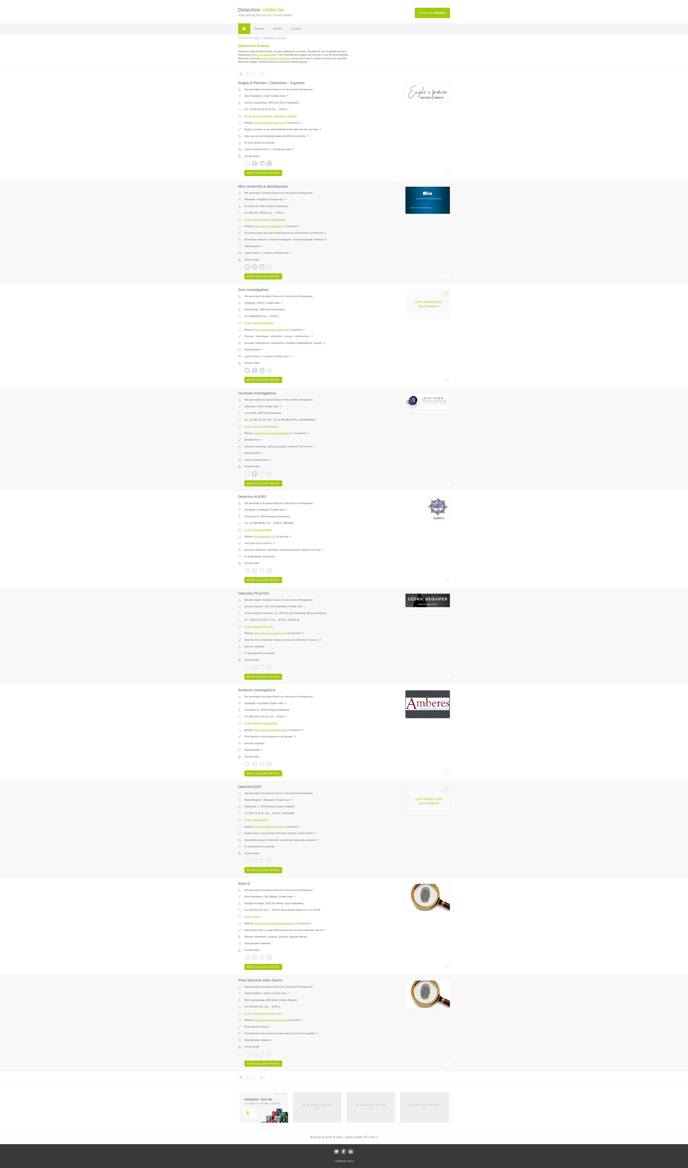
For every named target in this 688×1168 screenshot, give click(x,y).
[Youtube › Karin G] (269, 957)
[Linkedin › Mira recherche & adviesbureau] (262, 267)
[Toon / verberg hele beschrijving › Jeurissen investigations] (299, 440)
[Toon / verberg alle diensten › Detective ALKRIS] (299, 550)
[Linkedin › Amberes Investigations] (262, 764)
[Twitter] (336, 1151)
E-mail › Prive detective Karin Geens (263, 1013)
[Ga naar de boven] (447, 173)
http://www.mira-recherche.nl (269, 226)
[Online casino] (266, 1108)
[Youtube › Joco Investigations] (269, 370)
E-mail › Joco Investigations (258, 323)
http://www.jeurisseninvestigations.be (273, 433)
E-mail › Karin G (252, 916)
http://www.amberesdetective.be (270, 730)
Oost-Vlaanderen (253, 96)
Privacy (350, 1161)
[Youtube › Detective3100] (269, 860)
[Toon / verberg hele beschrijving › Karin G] (299, 930)
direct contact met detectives (276, 58)
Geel (260, 406)
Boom (261, 303)
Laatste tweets (253, 252)
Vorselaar (263, 703)
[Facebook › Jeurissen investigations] (254, 474)
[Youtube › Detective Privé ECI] (269, 667)
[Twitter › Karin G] (247, 957)
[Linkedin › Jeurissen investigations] (262, 474)
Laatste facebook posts (258, 149)
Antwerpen (249, 199)
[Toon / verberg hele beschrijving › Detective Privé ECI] (299, 640)
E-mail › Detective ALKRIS (258, 530)
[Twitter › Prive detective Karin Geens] (247, 1054)
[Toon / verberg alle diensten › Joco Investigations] (299, 343)
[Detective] (244, 28)
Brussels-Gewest (253, 606)
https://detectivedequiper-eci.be (270, 633)
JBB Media (341, 1161)
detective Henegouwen (264, 54)
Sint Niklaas (270, 896)
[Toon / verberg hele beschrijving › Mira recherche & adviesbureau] (299, 233)
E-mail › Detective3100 (256, 820)
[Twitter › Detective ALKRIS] (247, 570)
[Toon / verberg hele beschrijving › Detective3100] (299, 833)
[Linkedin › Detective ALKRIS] (262, 570)
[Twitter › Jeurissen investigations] (247, 474)
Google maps (279, 96)
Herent (267, 993)
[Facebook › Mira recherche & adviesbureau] (254, 267)
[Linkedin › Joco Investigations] (262, 370)
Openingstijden (253, 246)
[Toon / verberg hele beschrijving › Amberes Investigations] (299, 736)
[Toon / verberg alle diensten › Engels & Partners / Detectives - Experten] (299, 136)
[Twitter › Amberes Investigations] (247, 764)
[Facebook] (344, 1151)
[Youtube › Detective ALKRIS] (269, 570)
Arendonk (263, 199)
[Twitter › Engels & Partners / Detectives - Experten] (247, 163)
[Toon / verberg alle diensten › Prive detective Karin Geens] (299, 1033)
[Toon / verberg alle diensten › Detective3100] (299, 840)
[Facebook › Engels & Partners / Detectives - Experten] (254, 163)
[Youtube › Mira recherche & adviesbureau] (269, 267)
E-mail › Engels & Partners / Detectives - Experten (270, 116)
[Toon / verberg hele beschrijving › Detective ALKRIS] (299, 543)
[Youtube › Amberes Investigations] (269, 764)
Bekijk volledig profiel (263, 172)
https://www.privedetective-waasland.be (274, 923)
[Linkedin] (351, 1151)
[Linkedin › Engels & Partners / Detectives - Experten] (262, 163)
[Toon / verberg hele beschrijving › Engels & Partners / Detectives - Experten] (299, 129)
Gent (266, 96)
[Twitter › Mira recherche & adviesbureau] (247, 267)
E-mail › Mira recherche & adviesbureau (264, 219)
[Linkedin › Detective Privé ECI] (262, 667)
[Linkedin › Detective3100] (262, 860)
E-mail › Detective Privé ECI (259, 626)
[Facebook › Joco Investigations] (254, 370)
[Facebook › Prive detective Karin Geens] (254, 1054)
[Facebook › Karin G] (254, 957)
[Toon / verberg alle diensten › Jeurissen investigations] (299, 446)
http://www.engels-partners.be (269, 122)
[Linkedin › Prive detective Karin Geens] (262, 1054)
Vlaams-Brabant (252, 800)
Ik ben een (432, 12)
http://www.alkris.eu (264, 536)
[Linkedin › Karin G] (262, 957)
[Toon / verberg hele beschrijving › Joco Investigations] (299, 336)
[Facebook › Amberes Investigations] (254, 764)
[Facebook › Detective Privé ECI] (254, 667)
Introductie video (284, 149)
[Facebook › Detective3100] (254, 860)
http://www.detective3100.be (268, 826)
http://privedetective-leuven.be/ (270, 1020)
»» (261, 73)
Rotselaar (269, 800)
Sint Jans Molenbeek (276, 606)
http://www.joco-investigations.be (271, 329)
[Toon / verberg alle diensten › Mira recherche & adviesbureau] (299, 239)
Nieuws (259, 28)
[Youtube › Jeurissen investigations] (269, 474)
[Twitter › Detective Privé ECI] (247, 667)
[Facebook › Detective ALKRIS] (254, 570)
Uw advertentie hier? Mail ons (317, 1107)
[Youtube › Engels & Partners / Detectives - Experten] (269, 163)
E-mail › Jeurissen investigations (261, 426)
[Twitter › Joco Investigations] (247, 370)
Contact (296, 28)
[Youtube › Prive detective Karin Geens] (269, 1054)
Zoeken (277, 28)
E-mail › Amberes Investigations (261, 723)
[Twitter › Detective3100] (247, 860)
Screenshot (294, 122)
